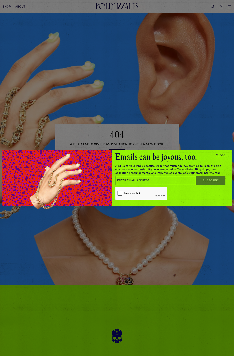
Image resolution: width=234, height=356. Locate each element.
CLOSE (220, 155)
